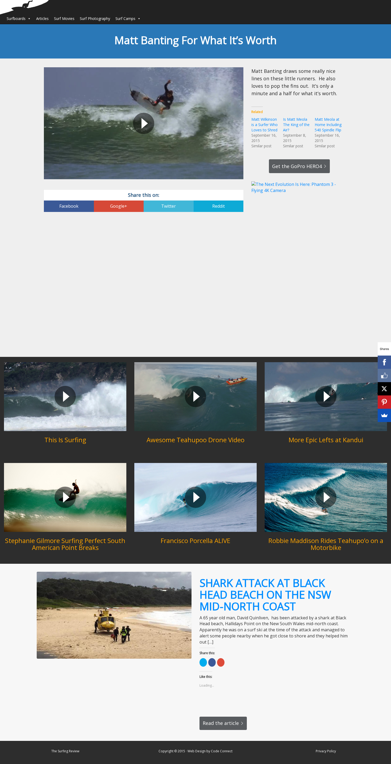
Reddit (218, 206)
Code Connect (221, 751)
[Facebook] (384, 362)
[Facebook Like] (384, 375)
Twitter (168, 206)
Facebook (68, 206)
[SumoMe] (384, 415)
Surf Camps (125, 18)
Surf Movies (64, 18)
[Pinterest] (384, 402)
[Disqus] (143, 285)
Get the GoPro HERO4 (297, 166)
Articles (42, 18)
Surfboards (16, 18)
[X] (384, 388)
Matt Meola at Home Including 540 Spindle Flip (328, 124)
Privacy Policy (326, 751)
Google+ (118, 206)
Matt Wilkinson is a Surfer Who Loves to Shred (264, 124)
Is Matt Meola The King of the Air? (296, 124)
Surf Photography (95, 18)
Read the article (221, 723)
